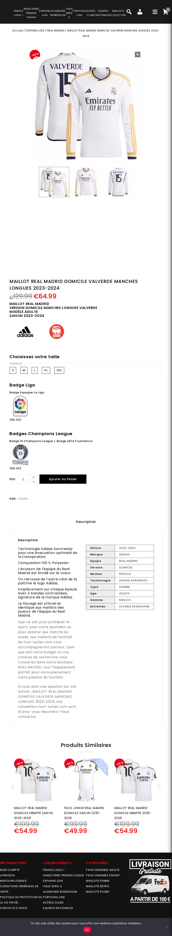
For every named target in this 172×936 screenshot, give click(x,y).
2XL (59, 370)
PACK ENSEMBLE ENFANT (103, 875)
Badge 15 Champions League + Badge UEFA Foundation (51, 441)
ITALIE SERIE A (52, 886)
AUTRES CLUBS (53, 903)
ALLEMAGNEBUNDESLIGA (58, 13)
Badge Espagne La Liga (26, 392)
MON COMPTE (10, 870)
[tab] (86, 522)
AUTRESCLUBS (90, 13)
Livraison (7, 875)
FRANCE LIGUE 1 (53, 870)
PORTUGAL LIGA (54, 897)
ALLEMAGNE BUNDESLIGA (60, 892)
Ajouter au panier (63, 479)
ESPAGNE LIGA (35, 30)
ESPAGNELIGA (44, 13)
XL (46, 370)
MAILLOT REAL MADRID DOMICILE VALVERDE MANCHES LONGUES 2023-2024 (45, 696)
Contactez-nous (13, 908)
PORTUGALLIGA (79, 13)
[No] (167, 927)
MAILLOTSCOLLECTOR (118, 13)
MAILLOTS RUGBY (97, 892)
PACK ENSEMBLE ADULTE (103, 870)
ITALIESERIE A (69, 13)
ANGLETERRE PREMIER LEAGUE (31, 13)
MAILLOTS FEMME (97, 881)
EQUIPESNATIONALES (103, 13)
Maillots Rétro (97, 886)
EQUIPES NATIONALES (58, 908)
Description (86, 522)
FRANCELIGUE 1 (18, 13)
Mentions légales (13, 881)
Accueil (17, 30)
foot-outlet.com (38, 642)
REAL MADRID (55, 30)
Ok (87, 929)
